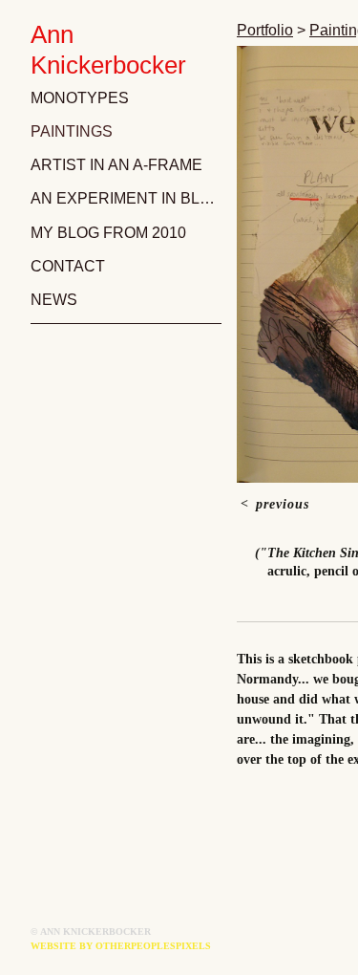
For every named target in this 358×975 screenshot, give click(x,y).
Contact (68, 266)
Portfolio (265, 30)
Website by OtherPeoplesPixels (121, 946)
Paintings (72, 131)
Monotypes (80, 98)
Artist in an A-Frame (116, 165)
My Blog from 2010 (108, 233)
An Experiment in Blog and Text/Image (126, 198)
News (54, 300)
